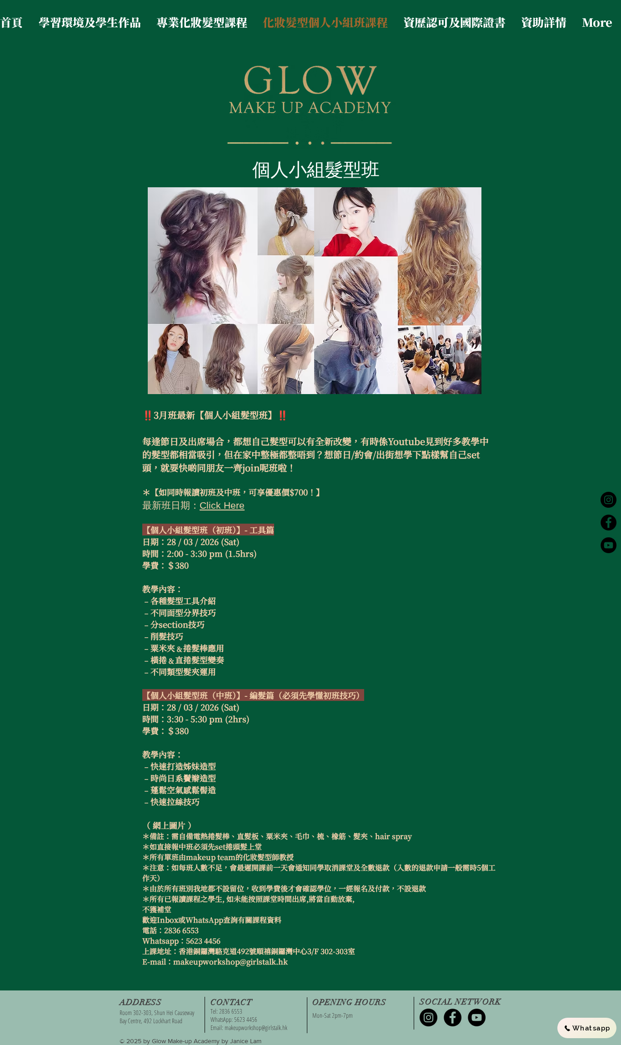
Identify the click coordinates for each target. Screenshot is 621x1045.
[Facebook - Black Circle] (608, 522)
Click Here (222, 505)
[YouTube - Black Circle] (608, 545)
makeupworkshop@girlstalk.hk (256, 1027)
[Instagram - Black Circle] (608, 500)
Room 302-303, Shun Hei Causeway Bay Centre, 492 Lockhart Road (157, 1016)
